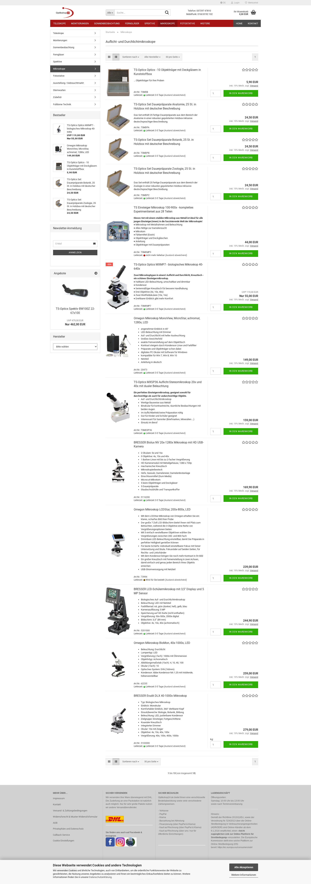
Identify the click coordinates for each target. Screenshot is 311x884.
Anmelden (75, 252)
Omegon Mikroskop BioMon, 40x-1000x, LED (162, 643)
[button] (223, 2)
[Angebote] (95, 273)
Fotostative (187, 23)
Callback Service (61, 834)
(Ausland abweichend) (175, 95)
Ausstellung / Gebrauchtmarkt (68, 83)
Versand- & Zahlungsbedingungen (70, 810)
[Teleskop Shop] (76, 12)
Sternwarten (59, 90)
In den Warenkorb (241, 93)
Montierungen (80, 23)
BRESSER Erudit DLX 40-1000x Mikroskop (160, 695)
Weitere (205, 23)
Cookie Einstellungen (63, 840)
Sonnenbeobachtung (107, 23)
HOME (239, 23)
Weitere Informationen (243, 874)
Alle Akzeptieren (243, 867)
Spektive (150, 23)
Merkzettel (252, 2)
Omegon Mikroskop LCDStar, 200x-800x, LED (162, 509)
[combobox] (130, 57)
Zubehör (57, 97)
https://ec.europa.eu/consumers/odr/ (235, 847)
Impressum (59, 798)
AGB (55, 822)
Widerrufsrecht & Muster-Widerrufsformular (75, 816)
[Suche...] (167, 13)
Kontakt (253, 23)
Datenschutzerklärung (100, 877)
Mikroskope (167, 23)
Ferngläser (132, 23)
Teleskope (59, 23)
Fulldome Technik (62, 104)
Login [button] (236, 2)
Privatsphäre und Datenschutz (68, 828)
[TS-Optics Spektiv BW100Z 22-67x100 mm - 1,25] (75, 291)
